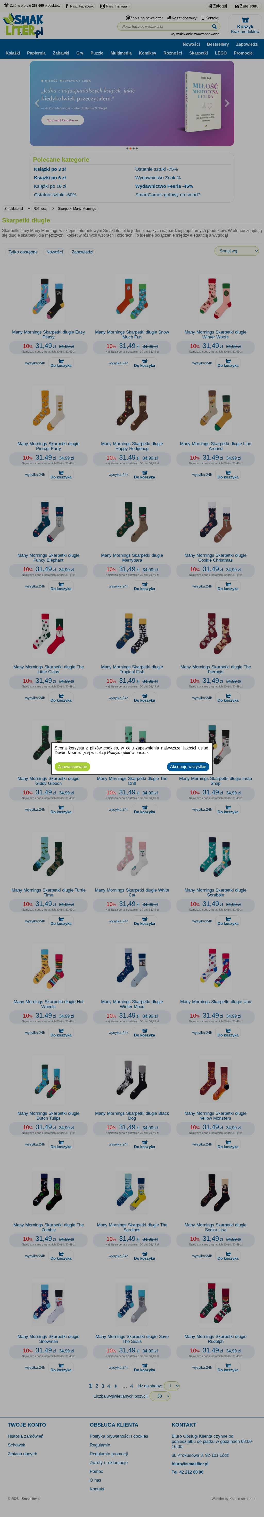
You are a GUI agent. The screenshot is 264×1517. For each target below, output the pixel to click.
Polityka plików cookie (127, 752)
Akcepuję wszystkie (188, 766)
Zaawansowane (72, 766)
